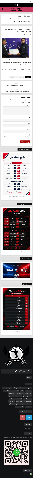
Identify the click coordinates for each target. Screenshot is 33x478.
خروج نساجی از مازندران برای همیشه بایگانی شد (16, 91)
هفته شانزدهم (28, 404)
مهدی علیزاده (19, 401)
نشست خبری (19, 396)
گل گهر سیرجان (12, 393)
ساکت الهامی (28, 391)
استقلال (22, 391)
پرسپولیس (11, 399)
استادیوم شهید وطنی (7, 388)
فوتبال (17, 77)
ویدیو (19, 16)
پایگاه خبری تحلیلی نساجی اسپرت (16, 9)
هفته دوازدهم (19, 399)
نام (29, 118)
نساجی (29, 388)
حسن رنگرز (11, 404)
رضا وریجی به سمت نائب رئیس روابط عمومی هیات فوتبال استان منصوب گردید (17, 31)
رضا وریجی (22, 77)
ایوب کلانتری (28, 407)
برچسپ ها (27, 77)
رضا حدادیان (11, 396)
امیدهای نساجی (27, 401)
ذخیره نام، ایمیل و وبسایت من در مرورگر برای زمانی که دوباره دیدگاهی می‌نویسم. (16, 138)
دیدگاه (28, 105)
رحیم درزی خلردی (27, 396)
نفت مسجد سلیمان (19, 407)
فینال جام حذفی (19, 404)
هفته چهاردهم (28, 393)
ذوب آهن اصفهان (27, 399)
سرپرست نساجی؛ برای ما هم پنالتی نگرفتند (16, 86)
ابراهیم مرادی (12, 401)
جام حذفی (15, 388)
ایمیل (29, 123)
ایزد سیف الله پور (15, 391)
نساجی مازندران (23, 388)
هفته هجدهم (20, 393)
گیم (14, 77)
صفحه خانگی (26, 16)
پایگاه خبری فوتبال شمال (22, 371)
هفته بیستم (6, 391)
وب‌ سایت (28, 129)
